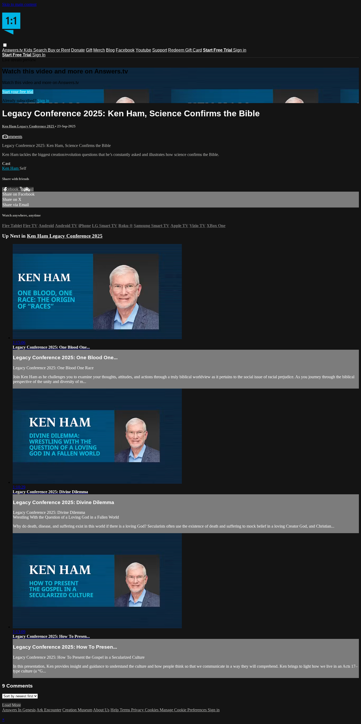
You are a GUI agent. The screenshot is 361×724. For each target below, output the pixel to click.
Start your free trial (17, 91)
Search (40, 50)
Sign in (239, 50)
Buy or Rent (59, 50)
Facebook (125, 50)
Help (115, 710)
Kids (28, 50)
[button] (5, 45)
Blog (110, 50)
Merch (99, 50)
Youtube (143, 50)
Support (159, 50)
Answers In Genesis (19, 710)
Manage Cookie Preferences (184, 710)
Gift (89, 50)
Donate (78, 50)
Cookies (152, 710)
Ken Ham (11, 168)
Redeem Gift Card (185, 50)
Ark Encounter (48, 710)
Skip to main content (19, 4)
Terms (125, 710)
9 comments (12, 136)
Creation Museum (77, 710)
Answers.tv (13, 50)
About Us (101, 710)
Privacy (138, 710)
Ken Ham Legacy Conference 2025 (28, 126)
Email (29, 189)
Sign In (38, 55)
